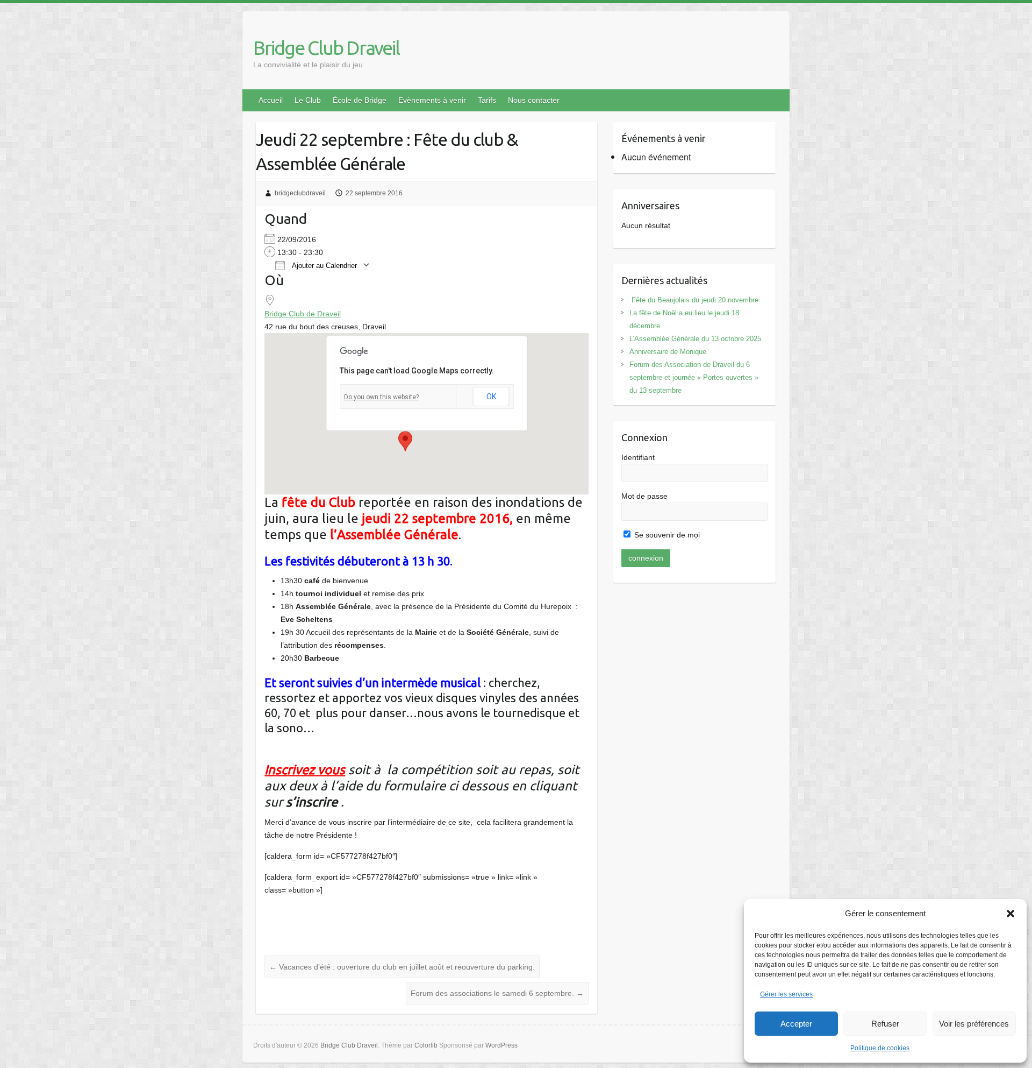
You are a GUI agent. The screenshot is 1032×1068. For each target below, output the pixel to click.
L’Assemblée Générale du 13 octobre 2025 (695, 339)
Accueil (271, 100)
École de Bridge (359, 100)
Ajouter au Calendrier (323, 265)
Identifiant (638, 457)
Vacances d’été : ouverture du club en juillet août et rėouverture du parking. (402, 967)
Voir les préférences (974, 1023)
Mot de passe (644, 496)
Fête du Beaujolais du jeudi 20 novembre (693, 300)
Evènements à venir (432, 100)
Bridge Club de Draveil (302, 313)
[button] (1010, 913)
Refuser (885, 1023)
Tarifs (487, 100)
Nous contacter (534, 100)
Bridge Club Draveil (326, 48)
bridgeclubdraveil (300, 193)
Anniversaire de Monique (667, 352)
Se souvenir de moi (666, 535)
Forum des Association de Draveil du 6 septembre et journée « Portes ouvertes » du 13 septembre (693, 377)
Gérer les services (786, 994)
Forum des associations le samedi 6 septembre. (497, 993)
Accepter (796, 1023)
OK (491, 396)
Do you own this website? (381, 397)
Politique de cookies (879, 1048)
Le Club (308, 100)
